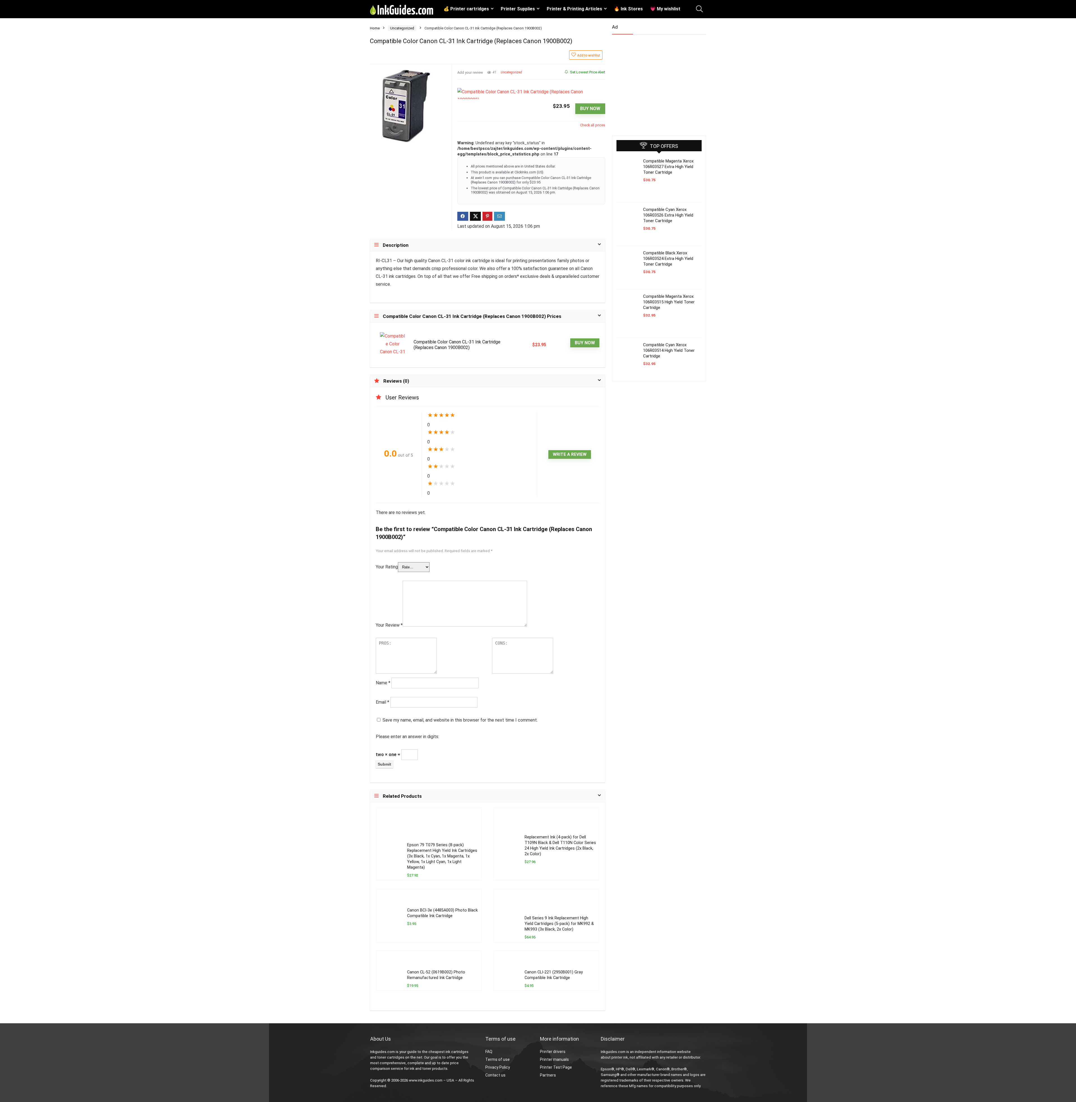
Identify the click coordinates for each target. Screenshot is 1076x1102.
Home (375, 28)
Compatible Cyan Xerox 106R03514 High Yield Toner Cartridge (669, 350)
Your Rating (387, 566)
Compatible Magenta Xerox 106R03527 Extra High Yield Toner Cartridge (668, 167)
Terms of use (497, 1059)
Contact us (495, 1075)
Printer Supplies (518, 8)
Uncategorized (402, 28)
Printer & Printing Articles (574, 8)
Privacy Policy (497, 1067)
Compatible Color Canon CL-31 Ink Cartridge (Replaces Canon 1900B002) (457, 344)
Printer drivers (552, 1051)
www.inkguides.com (425, 1080)
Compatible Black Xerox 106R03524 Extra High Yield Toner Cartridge (668, 258)
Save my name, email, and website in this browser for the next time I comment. (460, 720)
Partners (548, 1075)
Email (382, 702)
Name (383, 682)
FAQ (488, 1051)
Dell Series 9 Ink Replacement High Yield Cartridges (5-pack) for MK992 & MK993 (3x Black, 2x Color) (559, 924)
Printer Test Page (556, 1067)
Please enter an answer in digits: (407, 736)
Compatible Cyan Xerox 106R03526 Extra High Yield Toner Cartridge (668, 215)
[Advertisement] (654, 83)
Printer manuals (554, 1059)
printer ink (619, 1057)
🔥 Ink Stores (628, 8)
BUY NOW (590, 108)
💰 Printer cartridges (466, 8)
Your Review (389, 625)
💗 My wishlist (665, 8)
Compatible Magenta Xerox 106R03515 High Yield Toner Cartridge (669, 302)
